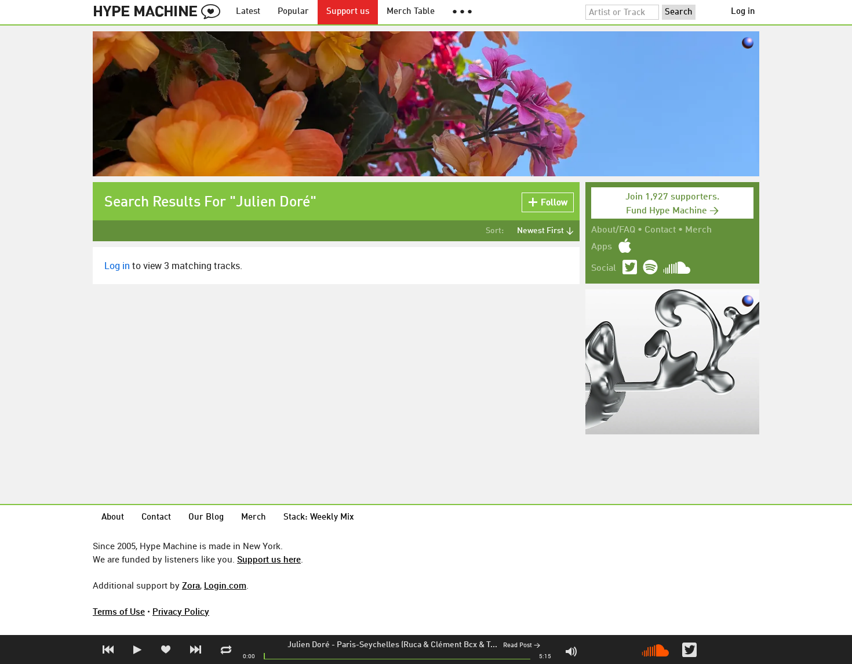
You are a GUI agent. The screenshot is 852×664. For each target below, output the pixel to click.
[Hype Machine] (160, 12)
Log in (743, 12)
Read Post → (521, 646)
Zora (191, 585)
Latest (248, 12)
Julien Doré (308, 645)
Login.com (225, 585)
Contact (660, 230)
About (112, 517)
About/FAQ (613, 230)
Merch (698, 230)
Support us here (269, 559)
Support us (347, 12)
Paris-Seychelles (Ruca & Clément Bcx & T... (417, 645)
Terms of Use (119, 611)
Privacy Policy (180, 611)
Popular (293, 12)
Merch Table (411, 12)
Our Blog (206, 517)
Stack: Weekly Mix (318, 517)
